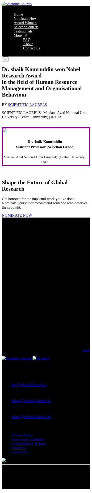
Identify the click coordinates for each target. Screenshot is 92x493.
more (86, 350)
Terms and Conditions (27, 439)
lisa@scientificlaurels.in (28, 385)
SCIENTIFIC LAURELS (27, 105)
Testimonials (23, 31)
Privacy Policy (22, 435)
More (19, 35)
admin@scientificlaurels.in (31, 401)
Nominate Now (25, 18)
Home (18, 14)
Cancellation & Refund (28, 444)
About (28, 44)
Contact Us (31, 48)
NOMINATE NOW (17, 215)
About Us (18, 448)
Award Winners (25, 23)
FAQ (27, 40)
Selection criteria (26, 27)
